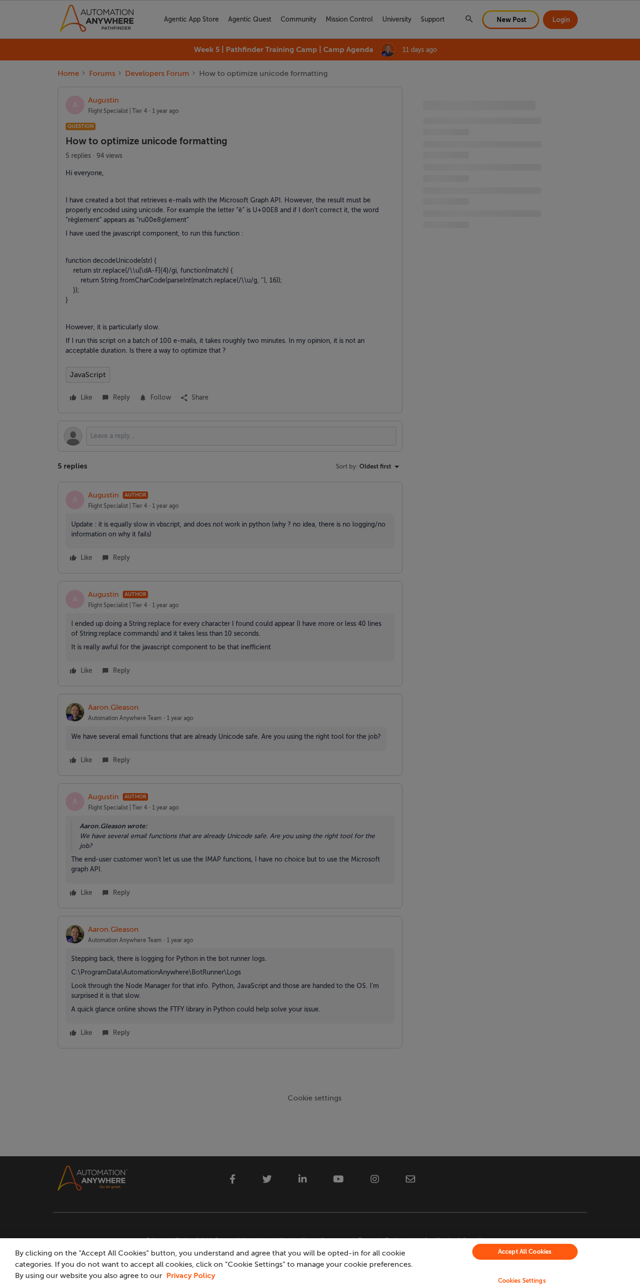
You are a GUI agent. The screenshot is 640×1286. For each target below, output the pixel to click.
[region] (320, 1262)
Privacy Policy (190, 1275)
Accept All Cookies (524, 1251)
